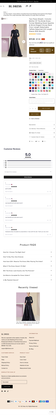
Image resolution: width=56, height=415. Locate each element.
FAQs (2, 359)
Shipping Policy (5, 362)
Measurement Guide (25, 368)
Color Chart (23, 359)
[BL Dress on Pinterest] (2, 391)
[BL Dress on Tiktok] (8, 391)
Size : (34, 59)
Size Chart (23, 357)
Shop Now (36, 1)
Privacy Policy (33, 343)
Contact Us (4, 368)
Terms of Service (33, 346)
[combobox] (50, 171)
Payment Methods (34, 340)
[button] (35, 34)
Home (4, 12)
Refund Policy (5, 365)
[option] (14, 40)
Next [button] (23, 41)
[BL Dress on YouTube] (5, 391)
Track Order (4, 357)
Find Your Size (34, 66)
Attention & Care (24, 365)
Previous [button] (4, 41)
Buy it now (34, 114)
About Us (31, 337)
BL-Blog (31, 349)
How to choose (24, 362)
